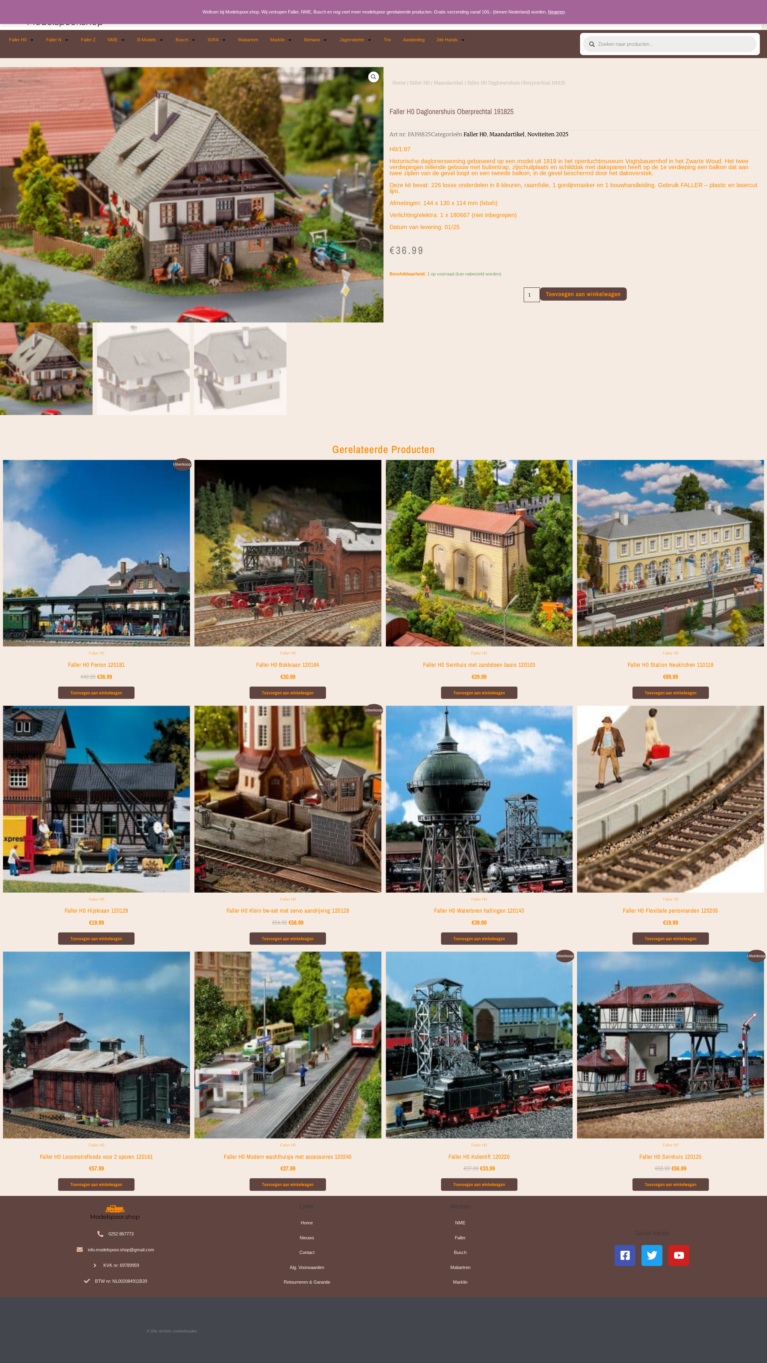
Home (399, 83)
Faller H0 (18, 39)
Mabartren (248, 39)
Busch (182, 39)
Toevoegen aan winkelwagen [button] (96, 693)
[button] (373, 77)
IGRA (213, 39)
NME (113, 39)
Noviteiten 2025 (548, 134)
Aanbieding (414, 39)
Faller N (53, 39)
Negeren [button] (556, 11)
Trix (387, 39)
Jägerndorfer (351, 39)
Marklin (277, 39)
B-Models (146, 39)
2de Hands (447, 39)
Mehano (312, 39)
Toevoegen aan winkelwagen (583, 294)
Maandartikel (448, 83)
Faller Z (88, 39)
